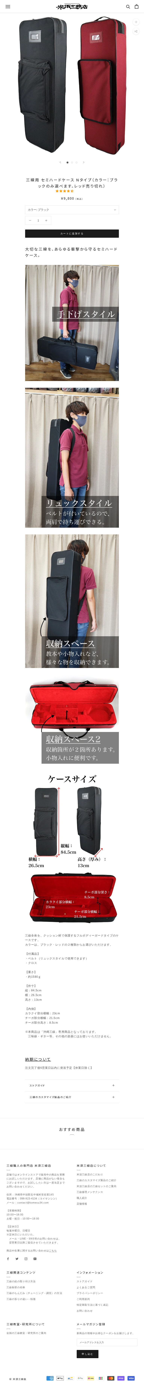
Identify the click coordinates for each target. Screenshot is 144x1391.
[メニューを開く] (8, 6)
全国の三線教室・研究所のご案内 (26, 1333)
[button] (65, 191)
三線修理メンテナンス (90, 1192)
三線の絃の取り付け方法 (21, 1281)
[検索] (128, 6)
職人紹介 (82, 1198)
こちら (53, 1250)
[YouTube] (35, 1258)
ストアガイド (37, 1085)
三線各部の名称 (16, 1287)
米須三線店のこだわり (90, 1174)
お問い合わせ (85, 1310)
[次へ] (83, 162)
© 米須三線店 (17, 1379)
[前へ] (60, 162)
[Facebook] (8, 1258)
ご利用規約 (83, 1299)
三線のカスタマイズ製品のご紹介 (51, 1097)
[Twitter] (17, 1258)
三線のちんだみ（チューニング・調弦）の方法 (34, 1293)
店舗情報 (82, 1203)
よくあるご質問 (86, 1287)
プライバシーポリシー (90, 1293)
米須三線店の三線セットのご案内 (96, 1186)
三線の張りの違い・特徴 (21, 1299)
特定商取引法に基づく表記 (93, 1304)
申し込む (87, 1353)
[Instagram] (26, 1258)
